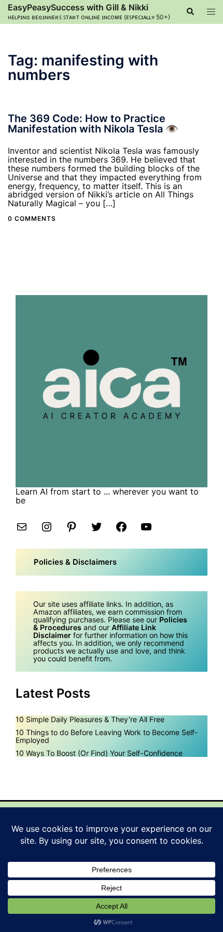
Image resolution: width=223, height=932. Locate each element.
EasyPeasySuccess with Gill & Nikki (78, 7)
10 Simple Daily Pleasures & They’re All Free (90, 719)
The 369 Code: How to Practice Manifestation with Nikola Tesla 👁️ (93, 123)
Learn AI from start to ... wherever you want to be (107, 495)
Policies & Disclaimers (75, 562)
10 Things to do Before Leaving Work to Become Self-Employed (107, 736)
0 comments (32, 218)
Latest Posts (53, 693)
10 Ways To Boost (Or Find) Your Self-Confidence (99, 753)
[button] (190, 12)
